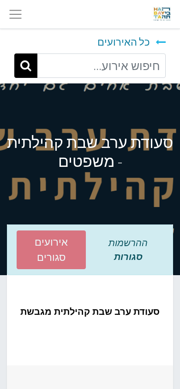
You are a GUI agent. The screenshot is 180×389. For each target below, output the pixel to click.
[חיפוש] (25, 65)
